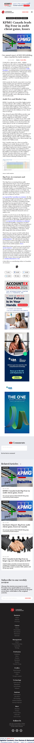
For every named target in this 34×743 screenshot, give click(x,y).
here (21, 243)
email (18, 276)
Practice (17, 18)
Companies (17, 672)
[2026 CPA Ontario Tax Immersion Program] (17, 358)
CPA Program (17, 694)
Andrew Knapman (17, 700)
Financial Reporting (17, 644)
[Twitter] (13, 730)
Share (17, 272)
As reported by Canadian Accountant (14, 197)
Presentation (17, 629)
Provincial (17, 621)
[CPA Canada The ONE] (17, 410)
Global (17, 617)
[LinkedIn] (17, 730)
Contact (17, 710)
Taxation (17, 662)
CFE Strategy (17, 698)
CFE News (17, 696)
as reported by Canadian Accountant (17, 221)
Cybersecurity (17, 682)
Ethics (17, 656)
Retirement (17, 633)
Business (24, 18)
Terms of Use (17, 716)
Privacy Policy (17, 712)
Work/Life (17, 635)
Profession (10, 18)
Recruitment (17, 631)
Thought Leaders (17, 676)
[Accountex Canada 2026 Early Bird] (17, 5)
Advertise (17, 708)
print (26, 276)
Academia (17, 654)
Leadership (17, 646)
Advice (17, 627)
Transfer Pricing (17, 664)
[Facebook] (21, 730)
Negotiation (17, 684)
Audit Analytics (7, 239)
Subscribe (25, 12)
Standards (17, 660)
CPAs (17, 674)
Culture (17, 642)
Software (17, 688)
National (17, 619)
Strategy (17, 647)
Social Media (17, 686)
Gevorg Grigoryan (17, 702)
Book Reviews (17, 670)
